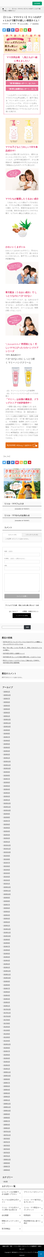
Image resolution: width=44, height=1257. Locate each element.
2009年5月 (7, 1086)
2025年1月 (7, 716)
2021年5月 (7, 869)
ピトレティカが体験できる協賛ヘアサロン (10, 1193)
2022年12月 (7, 803)
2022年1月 (7, 841)
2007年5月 (7, 1145)
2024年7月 (7, 737)
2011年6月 (7, 1034)
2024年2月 (7, 754)
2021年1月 (7, 883)
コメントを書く (24, 23)
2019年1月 (7, 967)
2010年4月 (7, 1058)
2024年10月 (7, 726)
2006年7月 (7, 1166)
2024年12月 (7, 719)
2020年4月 (7, 915)
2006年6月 (7, 1170)
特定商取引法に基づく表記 (32, 1222)
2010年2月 (7, 1065)
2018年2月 (7, 1002)
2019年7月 (7, 946)
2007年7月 (7, 1142)
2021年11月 (7, 848)
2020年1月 (7, 925)
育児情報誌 (6, 1229)
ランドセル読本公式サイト (10, 1201)
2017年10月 (7, 1016)
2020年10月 (7, 894)
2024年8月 (7, 733)
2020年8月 (7, 901)
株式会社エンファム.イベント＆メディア (23, 1252)
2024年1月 (7, 758)
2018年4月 (7, 995)
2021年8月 (7, 859)
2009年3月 (7, 1093)
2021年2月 (7, 880)
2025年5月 (7, 702)
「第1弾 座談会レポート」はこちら (22, 83)
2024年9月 (7, 730)
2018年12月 (7, 971)
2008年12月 (7, 1103)
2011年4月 (7, 1040)
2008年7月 (7, 1121)
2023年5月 (7, 786)
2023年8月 (7, 775)
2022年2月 (7, 838)
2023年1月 (7, 800)
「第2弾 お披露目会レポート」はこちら (22, 89)
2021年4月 (7, 873)
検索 (27, 627)
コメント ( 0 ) (12, 534)
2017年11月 (7, 1012)
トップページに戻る (22, 615)
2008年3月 (7, 1128)
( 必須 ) (8, 551)
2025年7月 (7, 698)
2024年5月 (7, 744)
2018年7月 (7, 988)
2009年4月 (7, 1089)
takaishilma (35, 23)
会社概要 (5, 1215)
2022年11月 (7, 807)
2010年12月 (7, 1044)
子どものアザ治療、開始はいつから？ (13, 606)
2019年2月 (7, 964)
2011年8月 (7, 1030)
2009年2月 (7, 1096)
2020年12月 (7, 887)
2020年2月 (7, 922)
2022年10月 (7, 810)
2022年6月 (7, 824)
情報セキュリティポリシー (10, 1222)
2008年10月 (7, 1110)
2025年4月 (7, 705)
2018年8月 (7, 985)
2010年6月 (7, 1054)
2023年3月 (7, 793)
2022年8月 (7, 817)
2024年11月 (7, 723)
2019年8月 (7, 943)
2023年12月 (7, 761)
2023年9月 (7, 772)
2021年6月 (7, 866)
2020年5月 (7, 911)
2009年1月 (7, 1100)
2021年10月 (7, 852)
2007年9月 (7, 1138)
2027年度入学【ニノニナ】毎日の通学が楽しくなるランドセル (22, 657)
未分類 (6, 1181)
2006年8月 (7, 1163)
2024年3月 (7, 751)
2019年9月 (7, 939)
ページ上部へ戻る (41, 1254)
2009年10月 (7, 1075)
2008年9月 (7, 1114)
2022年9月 (7, 813)
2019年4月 (7, 957)
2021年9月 (7, 855)
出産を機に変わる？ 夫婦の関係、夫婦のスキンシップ (30, 606)
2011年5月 (7, 1037)
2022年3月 (7, 834)
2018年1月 (7, 1006)
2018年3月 (7, 999)
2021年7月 (7, 862)
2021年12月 (7, 845)
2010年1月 (7, 1068)
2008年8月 (7, 1117)
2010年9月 (7, 1047)
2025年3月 (7, 709)
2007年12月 (7, 1131)
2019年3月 (7, 960)
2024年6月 (7, 740)
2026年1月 (7, 691)
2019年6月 (7, 950)
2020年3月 (7, 918)
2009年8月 (7, 1079)
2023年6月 (7, 782)
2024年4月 (7, 747)
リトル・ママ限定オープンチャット (32, 1209)
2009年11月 (7, 1072)
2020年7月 (7, 904)
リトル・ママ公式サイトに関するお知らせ (10, 1209)
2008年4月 (7, 1124)
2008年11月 (7, 1107)
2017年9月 (7, 1020)
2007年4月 (7, 1149)
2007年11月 (7, 1135)
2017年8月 (7, 1023)
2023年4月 (7, 789)
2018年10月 (7, 978)
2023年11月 (7, 765)
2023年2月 (7, 796)
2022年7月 (7, 820)
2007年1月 (7, 1156)
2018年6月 (7, 992)
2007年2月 (7, 1152)
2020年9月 (7, 897)
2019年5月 (7, 953)
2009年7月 (7, 1082)
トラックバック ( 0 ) (32, 534)
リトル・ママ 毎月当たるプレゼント (32, 1201)
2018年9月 (7, 981)
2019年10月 (7, 936)
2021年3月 (7, 876)
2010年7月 (7, 1051)
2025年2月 (7, 712)
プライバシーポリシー (32, 1192)
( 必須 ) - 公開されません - (15, 558)
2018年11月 (7, 974)
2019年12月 (7, 929)
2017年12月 (7, 1009)
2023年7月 (7, 779)
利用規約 (27, 1215)
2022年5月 (7, 827)
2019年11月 (7, 932)
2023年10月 (7, 768)
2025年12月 (7, 695)
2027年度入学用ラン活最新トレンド (14, 653)
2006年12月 (7, 1159)
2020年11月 (7, 890)
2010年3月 (7, 1061)
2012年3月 (7, 1026)
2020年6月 (7, 908)
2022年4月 (7, 831)
